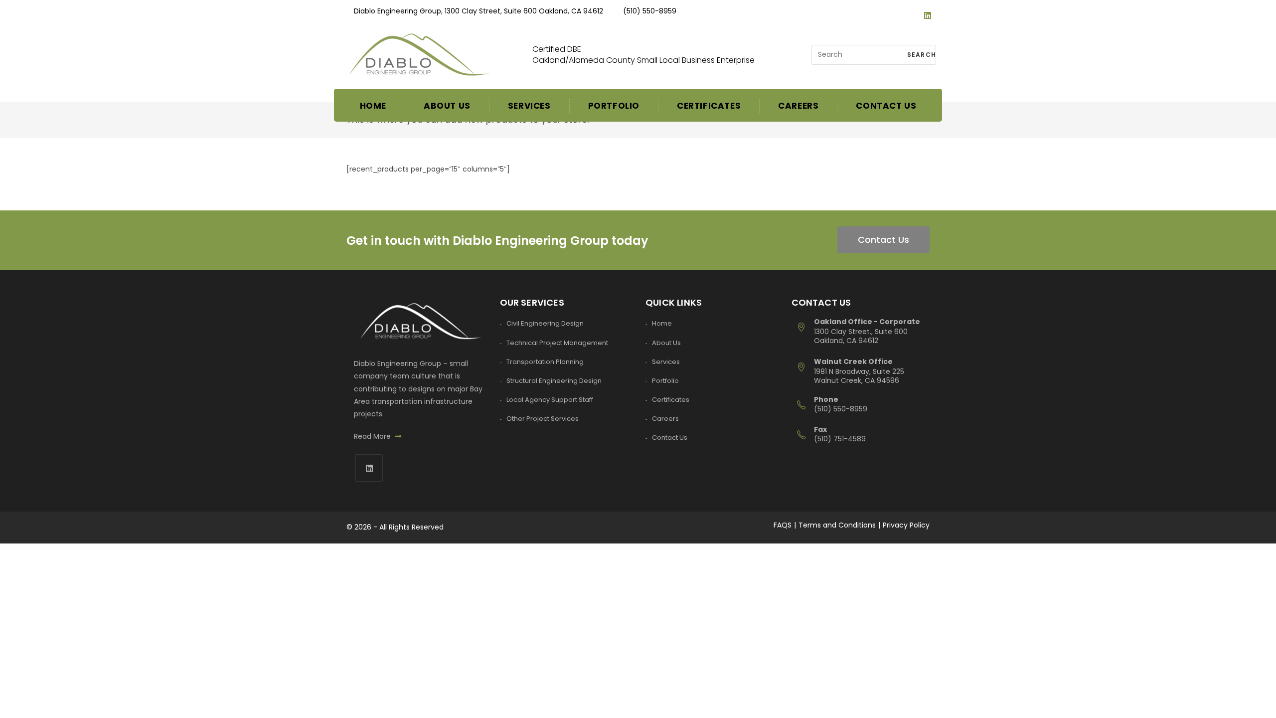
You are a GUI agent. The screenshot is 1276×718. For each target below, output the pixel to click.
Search (920, 54)
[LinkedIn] (369, 468)
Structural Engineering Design (554, 380)
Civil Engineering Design (545, 323)
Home (662, 323)
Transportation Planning (545, 361)
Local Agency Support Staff (549, 399)
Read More (373, 436)
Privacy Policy (906, 525)
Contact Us (883, 239)
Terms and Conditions (837, 525)
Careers (665, 418)
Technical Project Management (557, 343)
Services (666, 361)
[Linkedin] (927, 5)
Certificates (670, 399)
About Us (666, 343)
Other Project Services (542, 418)
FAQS (783, 525)
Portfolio (665, 380)
